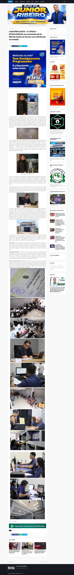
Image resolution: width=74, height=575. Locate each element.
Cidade (55, 266)
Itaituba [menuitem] (28, 1)
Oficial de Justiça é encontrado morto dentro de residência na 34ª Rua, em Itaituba (27, 552)
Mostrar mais (43, 539)
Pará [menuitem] (32, 1)
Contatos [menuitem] (22, 1)
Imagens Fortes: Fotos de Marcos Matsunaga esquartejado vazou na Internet (60, 215)
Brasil (51, 266)
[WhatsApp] (20, 46)
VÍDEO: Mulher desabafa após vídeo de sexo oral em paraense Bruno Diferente (59, 230)
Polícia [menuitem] (36, 1)
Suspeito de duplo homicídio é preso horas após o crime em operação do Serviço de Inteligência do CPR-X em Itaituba (60, 222)
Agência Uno (22, 573)
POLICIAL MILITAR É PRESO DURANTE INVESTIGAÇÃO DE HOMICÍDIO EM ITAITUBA (40, 551)
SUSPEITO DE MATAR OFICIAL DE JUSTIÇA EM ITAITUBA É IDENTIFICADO (14, 551)
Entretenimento (59, 266)
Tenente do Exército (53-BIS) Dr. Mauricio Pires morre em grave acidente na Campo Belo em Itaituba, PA (57, 289)
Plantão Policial (61, 267)
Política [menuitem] (42, 1)
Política (52, 269)
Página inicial (11, 28)
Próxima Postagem (43, 561)
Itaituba (15, 28)
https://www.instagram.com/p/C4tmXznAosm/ (28, 153)
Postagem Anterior (11, 561)
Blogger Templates (15, 573)
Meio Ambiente (53, 267)
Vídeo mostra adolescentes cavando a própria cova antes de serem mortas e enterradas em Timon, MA (60, 239)
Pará (57, 267)
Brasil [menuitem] (16, 1)
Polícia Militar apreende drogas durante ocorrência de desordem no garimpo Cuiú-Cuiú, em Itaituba (60, 247)
